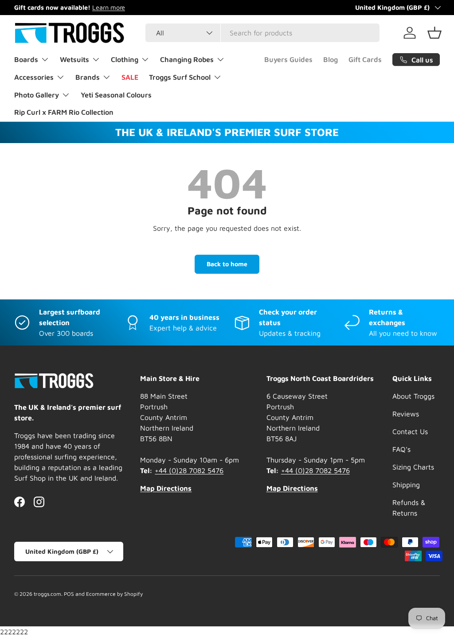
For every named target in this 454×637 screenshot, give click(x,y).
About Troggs (413, 396)
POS (69, 593)
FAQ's (401, 449)
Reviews (405, 414)
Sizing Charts (413, 467)
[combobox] (262, 32)
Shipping (406, 485)
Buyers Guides (288, 59)
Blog (330, 59)
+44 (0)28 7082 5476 (189, 470)
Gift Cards (365, 59)
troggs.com (47, 593)
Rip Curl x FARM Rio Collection (64, 112)
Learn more (108, 7)
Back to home (227, 264)
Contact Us (410, 431)
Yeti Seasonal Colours (116, 95)
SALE (129, 77)
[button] (434, 33)
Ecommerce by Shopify (114, 593)
